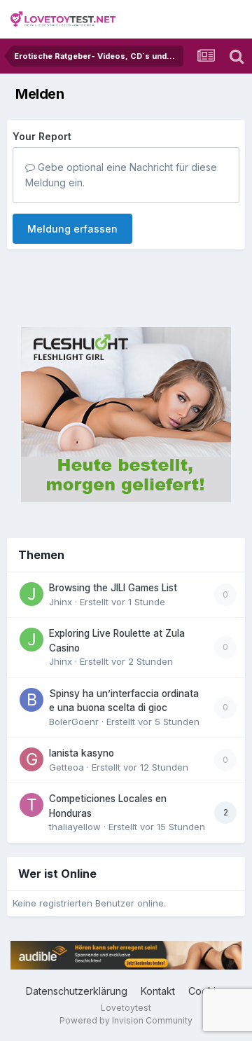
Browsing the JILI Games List (113, 587)
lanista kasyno (81, 753)
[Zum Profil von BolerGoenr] (31, 700)
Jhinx (60, 601)
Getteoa (66, 767)
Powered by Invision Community (125, 1020)
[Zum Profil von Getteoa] (31, 759)
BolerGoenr (74, 721)
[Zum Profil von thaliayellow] (31, 805)
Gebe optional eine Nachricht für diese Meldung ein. (121, 174)
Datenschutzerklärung (76, 991)
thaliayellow (75, 826)
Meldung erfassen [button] (72, 229)
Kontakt (158, 991)
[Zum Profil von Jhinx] (31, 594)
